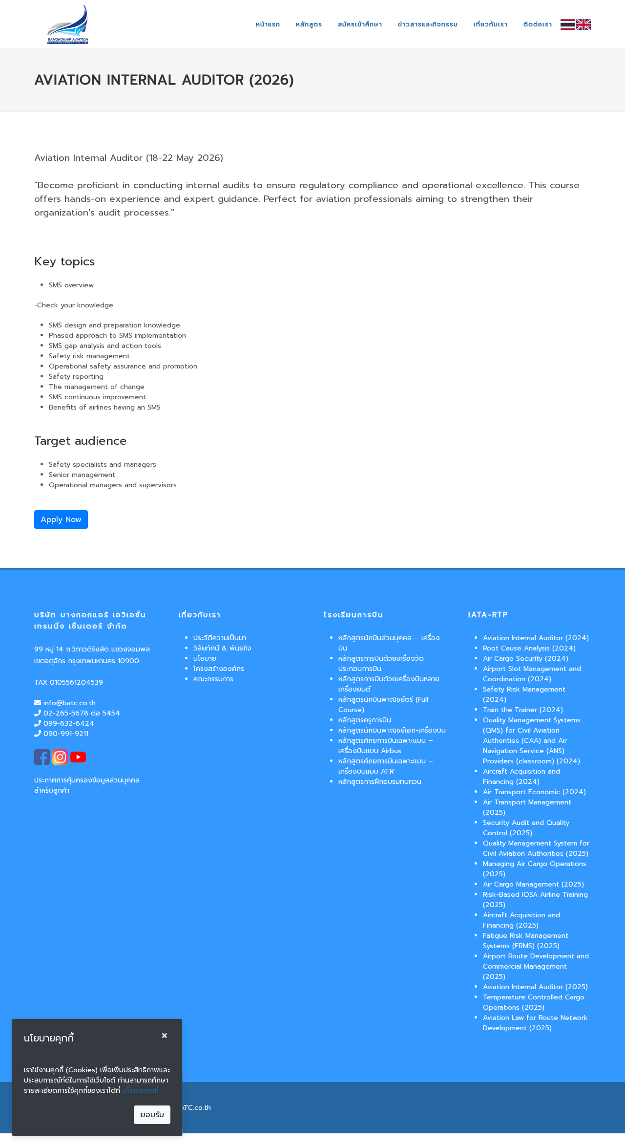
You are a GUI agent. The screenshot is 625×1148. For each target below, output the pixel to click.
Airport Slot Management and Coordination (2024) (532, 674)
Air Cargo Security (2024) (525, 658)
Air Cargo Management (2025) (533, 884)
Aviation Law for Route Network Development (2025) (535, 1023)
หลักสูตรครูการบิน (364, 720)
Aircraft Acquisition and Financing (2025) (521, 920)
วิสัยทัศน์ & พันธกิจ (222, 648)
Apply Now (61, 519)
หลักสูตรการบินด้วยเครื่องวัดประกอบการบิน (381, 663)
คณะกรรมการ (213, 679)
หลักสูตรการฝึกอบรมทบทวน (379, 782)
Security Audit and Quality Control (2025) (526, 828)
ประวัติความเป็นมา (219, 638)
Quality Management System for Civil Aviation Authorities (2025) (536, 848)
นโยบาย (204, 658)
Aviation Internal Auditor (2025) (535, 987)
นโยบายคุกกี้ (141, 1090)
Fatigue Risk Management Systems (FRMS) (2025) (525, 941)
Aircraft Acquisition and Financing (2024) (521, 776)
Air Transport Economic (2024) (534, 792)
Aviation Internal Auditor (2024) (536, 638)
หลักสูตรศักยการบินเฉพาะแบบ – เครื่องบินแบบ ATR (385, 766)
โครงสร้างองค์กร (218, 669)
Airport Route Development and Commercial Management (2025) (536, 966)
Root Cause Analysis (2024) (529, 648)
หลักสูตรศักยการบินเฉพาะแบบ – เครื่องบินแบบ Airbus (385, 746)
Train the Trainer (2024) (523, 710)
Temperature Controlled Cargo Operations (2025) (533, 1002)
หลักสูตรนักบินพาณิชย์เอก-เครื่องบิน (392, 730)
